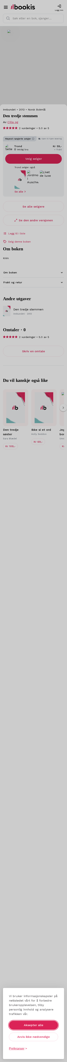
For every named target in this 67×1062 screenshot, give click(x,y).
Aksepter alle (33, 1025)
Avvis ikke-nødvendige (33, 1037)
